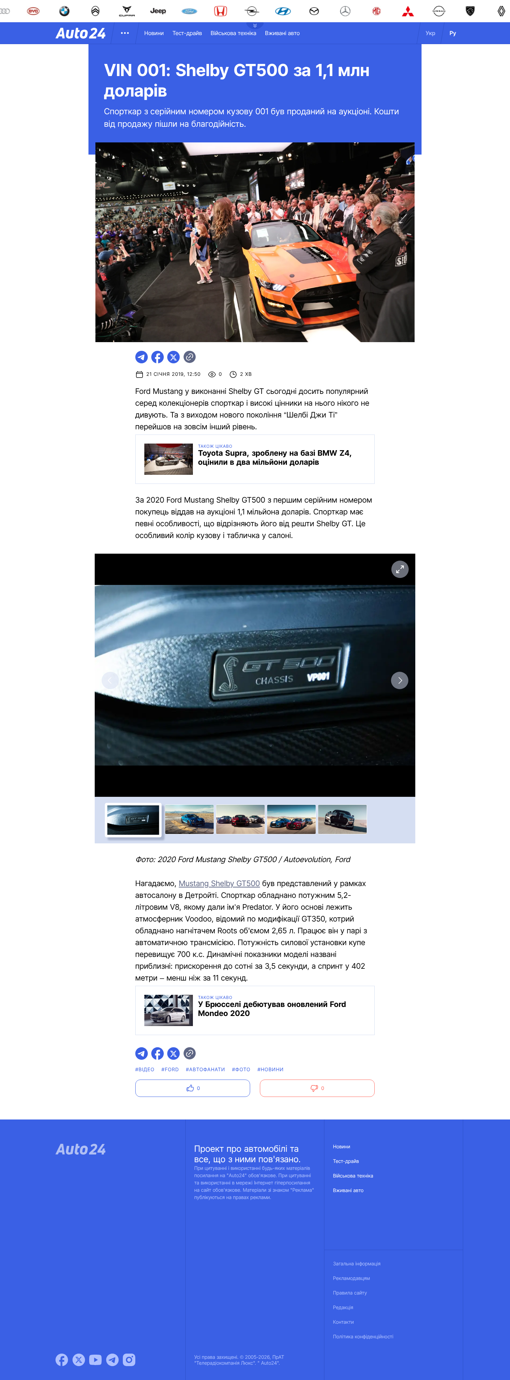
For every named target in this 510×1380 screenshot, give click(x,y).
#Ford (170, 1070)
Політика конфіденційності (363, 1337)
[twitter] (173, 357)
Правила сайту (350, 1293)
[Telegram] (112, 1360)
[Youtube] (95, 1360)
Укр (430, 33)
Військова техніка (233, 33)
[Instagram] (129, 1360)
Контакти (343, 1322)
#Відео (145, 1070)
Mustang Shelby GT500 (219, 883)
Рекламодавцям (351, 1278)
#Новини (270, 1070)
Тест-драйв (187, 33)
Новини (154, 33)
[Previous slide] (110, 680)
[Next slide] (399, 680)
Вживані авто (282, 33)
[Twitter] (79, 1360)
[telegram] (141, 357)
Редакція (343, 1308)
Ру (453, 33)
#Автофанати (205, 1070)
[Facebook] (62, 1360)
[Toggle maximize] (399, 569)
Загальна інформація (357, 1264)
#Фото (241, 1070)
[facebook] (157, 357)
